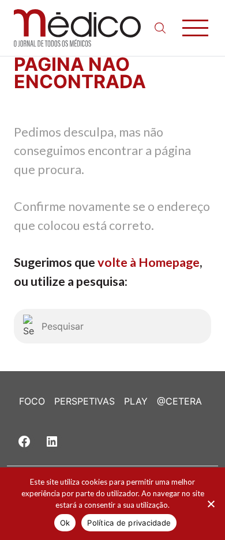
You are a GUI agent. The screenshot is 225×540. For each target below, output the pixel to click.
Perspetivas (84, 401)
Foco (32, 401)
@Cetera (179, 401)
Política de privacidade (129, 522)
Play (136, 401)
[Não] (210, 503)
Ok (65, 522)
